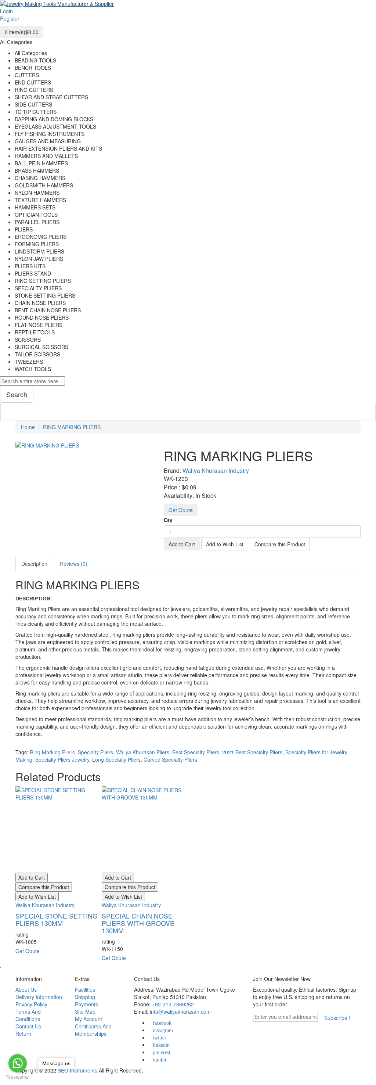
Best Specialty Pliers (195, 752)
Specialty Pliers (95, 752)
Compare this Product (279, 544)
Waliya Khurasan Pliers (142, 752)
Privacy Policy (31, 1004)
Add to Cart (182, 544)
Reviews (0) (73, 563)
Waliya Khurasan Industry (215, 470)
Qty (168, 520)
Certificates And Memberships (93, 1030)
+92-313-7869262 (173, 1004)
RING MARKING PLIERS (72, 427)
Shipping (85, 996)
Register (9, 18)
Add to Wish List (224, 544)
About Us (26, 989)
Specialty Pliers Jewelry (62, 759)
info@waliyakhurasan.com (180, 1011)
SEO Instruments (77, 1070)
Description (34, 563)
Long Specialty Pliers (116, 759)
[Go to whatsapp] (17, 1063)
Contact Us (28, 1026)
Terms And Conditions (28, 1015)
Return (23, 1033)
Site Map (85, 1011)
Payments (86, 1004)
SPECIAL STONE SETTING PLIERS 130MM (56, 919)
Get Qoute (181, 510)
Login (6, 11)
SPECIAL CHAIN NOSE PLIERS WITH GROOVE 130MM (138, 923)
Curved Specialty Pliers (170, 759)
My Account (88, 1019)
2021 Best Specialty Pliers (252, 752)
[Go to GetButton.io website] (17, 1077)
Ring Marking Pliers (52, 752)
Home (28, 427)
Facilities (85, 989)
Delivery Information (38, 996)
